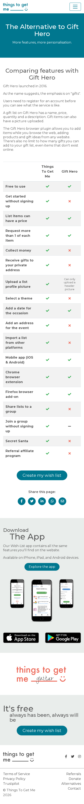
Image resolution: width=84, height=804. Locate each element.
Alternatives (71, 784)
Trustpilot (11, 784)
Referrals (73, 774)
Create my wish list (42, 475)
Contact (74, 788)
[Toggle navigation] (75, 7)
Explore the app (42, 567)
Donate (75, 779)
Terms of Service (16, 774)
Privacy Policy (14, 779)
